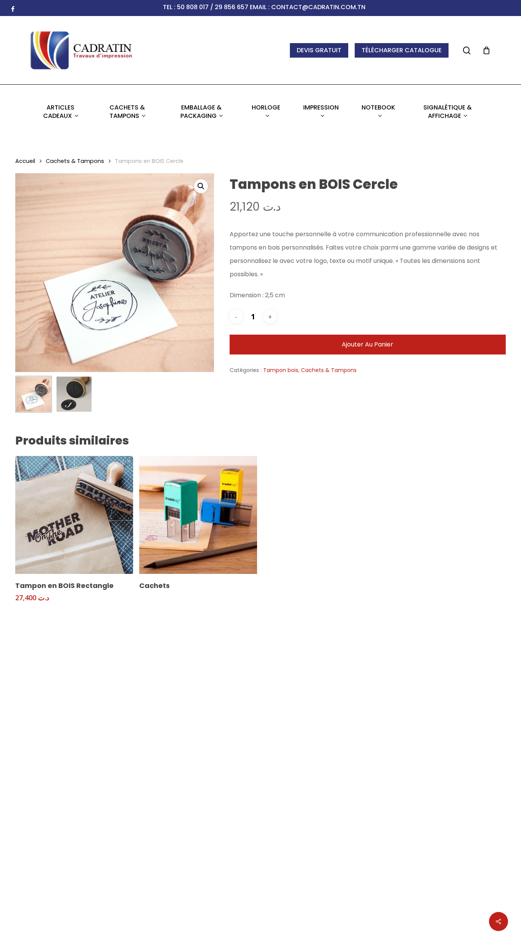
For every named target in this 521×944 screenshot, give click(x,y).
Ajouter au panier (367, 344)
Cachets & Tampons (75, 161)
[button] (201, 186)
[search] (466, 51)
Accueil (25, 161)
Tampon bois (280, 370)
